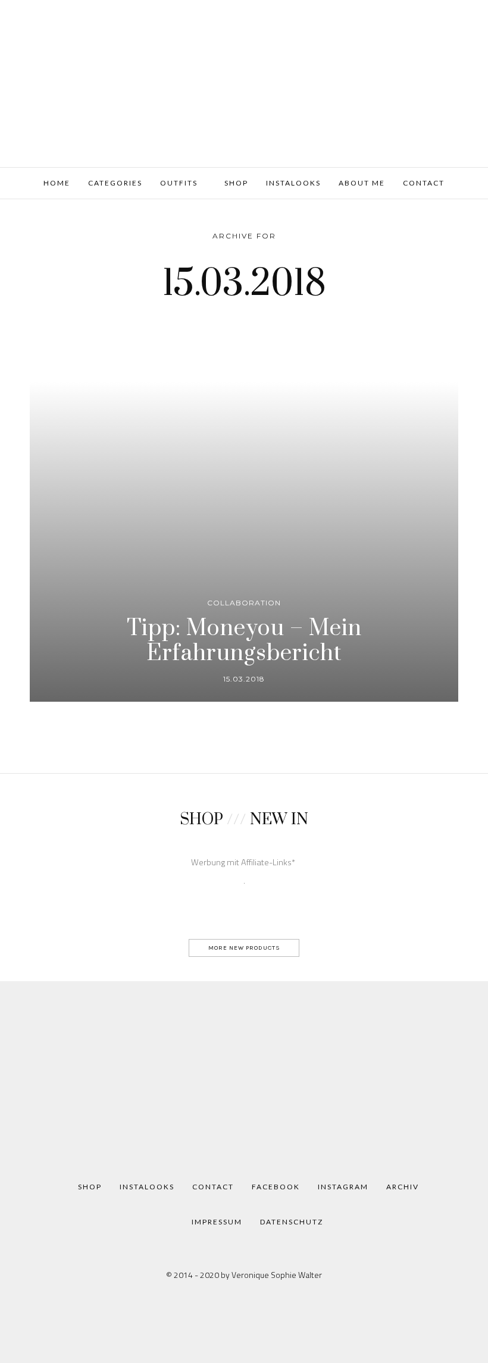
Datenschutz (291, 1221)
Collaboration (244, 602)
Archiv (402, 1186)
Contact (424, 182)
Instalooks (293, 182)
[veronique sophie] (244, 82)
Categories (115, 182)
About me (362, 182)
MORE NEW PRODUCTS (244, 947)
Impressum (217, 1221)
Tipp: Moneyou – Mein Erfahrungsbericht (244, 641)
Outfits (179, 182)
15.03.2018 (244, 678)
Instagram (343, 1186)
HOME (56, 182)
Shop (235, 182)
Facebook (276, 1186)
